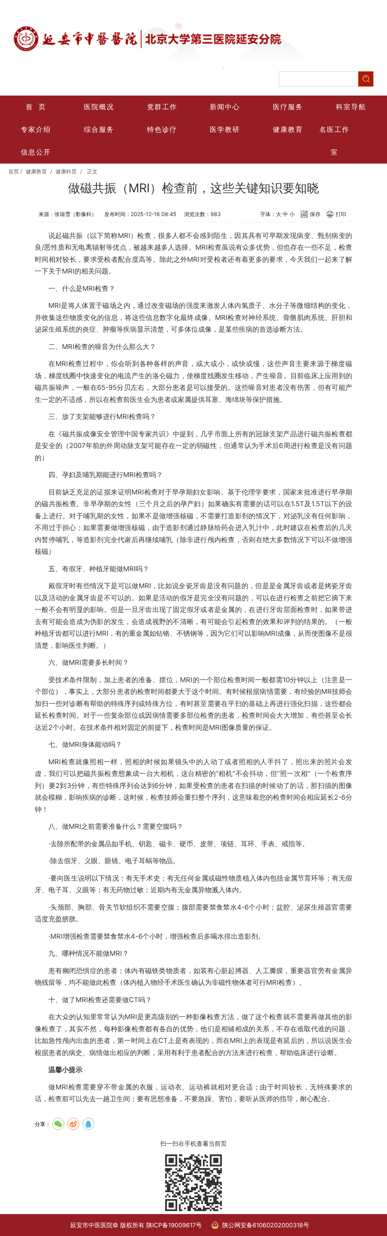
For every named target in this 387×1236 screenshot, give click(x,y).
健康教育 (288, 129)
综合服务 (99, 129)
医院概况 (99, 107)
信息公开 (36, 152)
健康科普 (66, 171)
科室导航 (351, 107)
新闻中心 (225, 107)
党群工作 (162, 107)
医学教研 (225, 129)
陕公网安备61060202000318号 (265, 1225)
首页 (13, 171)
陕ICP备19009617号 (174, 1225)
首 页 (36, 107)
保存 (315, 214)
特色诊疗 (162, 129)
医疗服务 (288, 107)
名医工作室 (334, 140)
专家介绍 (36, 129)
